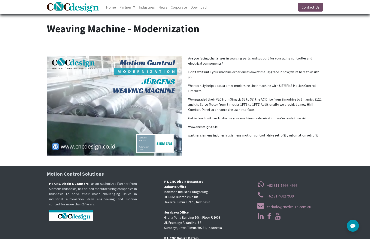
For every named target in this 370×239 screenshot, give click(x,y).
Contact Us (310, 7)
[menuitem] (111, 7)
